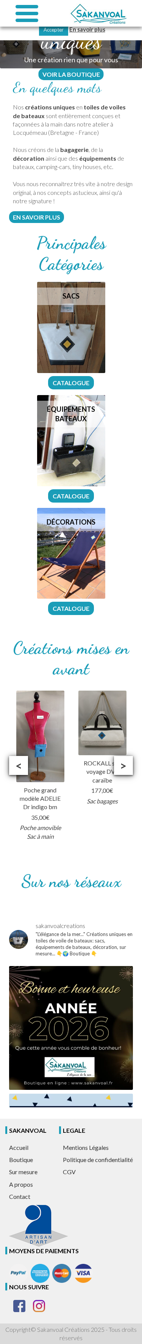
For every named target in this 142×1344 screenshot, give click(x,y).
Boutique (21, 1159)
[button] (18, 765)
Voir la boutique (71, 74)
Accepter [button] (54, 30)
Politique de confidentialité (98, 1159)
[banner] (98, 13)
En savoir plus (87, 29)
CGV (69, 1171)
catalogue (71, 382)
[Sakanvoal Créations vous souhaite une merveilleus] (71, 1028)
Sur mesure (23, 1171)
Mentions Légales (86, 1147)
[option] (40, 765)
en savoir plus (36, 217)
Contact (19, 1196)
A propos (21, 1184)
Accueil (18, 1147)
